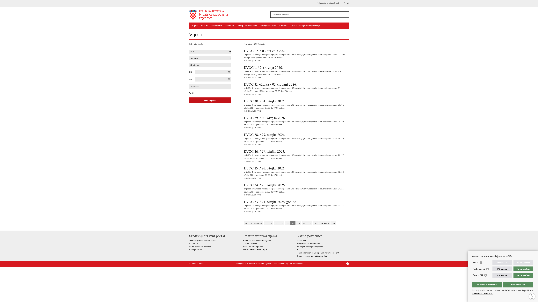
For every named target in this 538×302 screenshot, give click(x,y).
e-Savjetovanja (195, 250)
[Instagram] (338, 263)
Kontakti (283, 25)
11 (276, 223)
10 (271, 223)
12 (282, 223)
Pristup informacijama (247, 25)
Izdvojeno (229, 25)
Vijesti (195, 25)
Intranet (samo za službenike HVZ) (312, 256)
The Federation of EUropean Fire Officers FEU (318, 253)
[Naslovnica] (229, 15)
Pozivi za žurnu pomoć (253, 247)
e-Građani (193, 243)
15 (298, 223)
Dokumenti (216, 25)
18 (315, 223)
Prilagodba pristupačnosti (328, 3)
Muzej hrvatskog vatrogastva (310, 247)
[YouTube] (343, 263)
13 (287, 223)
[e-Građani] (201, 3)
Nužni (475, 263)
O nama (204, 25)
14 (293, 223)
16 (304, 223)
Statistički (478, 275)
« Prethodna (256, 223)
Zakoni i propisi (250, 243)
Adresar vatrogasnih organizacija (305, 25)
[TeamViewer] (347, 263)
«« (246, 223)
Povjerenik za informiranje (308, 243)
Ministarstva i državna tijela (255, 250)
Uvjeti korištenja (279, 264)
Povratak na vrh (198, 264)
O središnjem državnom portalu (203, 240)
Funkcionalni (479, 269)
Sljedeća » (324, 223)
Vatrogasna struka (268, 25)
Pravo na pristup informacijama (257, 240)
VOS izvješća (210, 100)
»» (333, 223)
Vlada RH (301, 240)
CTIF (299, 250)
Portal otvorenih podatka (200, 247)
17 (310, 223)
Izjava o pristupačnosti (294, 264)
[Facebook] (334, 263)
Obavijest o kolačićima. (482, 293)
